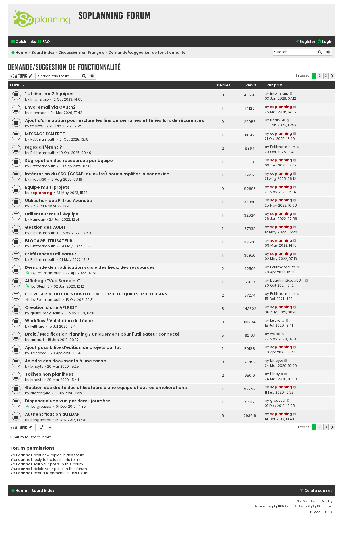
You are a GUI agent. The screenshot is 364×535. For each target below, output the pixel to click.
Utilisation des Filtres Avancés (58, 200)
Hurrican (37, 219)
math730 (38, 179)
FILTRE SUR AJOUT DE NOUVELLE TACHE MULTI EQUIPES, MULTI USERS (96, 294)
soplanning (281, 106)
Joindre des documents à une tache (65, 361)
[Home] (42, 20)
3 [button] (326, 75)
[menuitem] (43, 42)
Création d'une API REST (51, 307)
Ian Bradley (324, 501)
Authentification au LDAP (52, 414)
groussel (44, 406)
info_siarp (39, 99)
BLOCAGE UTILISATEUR (48, 240)
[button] (332, 76)
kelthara (37, 326)
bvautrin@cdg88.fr (287, 280)
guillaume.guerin (45, 313)
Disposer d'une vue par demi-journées (68, 401)
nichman (38, 112)
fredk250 (38, 126)
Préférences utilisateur (50, 254)
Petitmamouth (42, 139)
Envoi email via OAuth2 (50, 107)
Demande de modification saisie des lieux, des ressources (90, 267)
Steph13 (43, 286)
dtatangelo (40, 393)
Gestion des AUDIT (45, 227)
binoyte (36, 366)
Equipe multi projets (47, 187)
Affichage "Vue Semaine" (52, 281)
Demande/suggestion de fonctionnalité (64, 67)
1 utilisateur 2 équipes (49, 94)
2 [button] (320, 75)
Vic (33, 206)
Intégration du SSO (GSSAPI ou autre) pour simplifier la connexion (97, 174)
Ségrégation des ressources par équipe (69, 160)
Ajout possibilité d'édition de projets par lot (73, 347)
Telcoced (38, 353)
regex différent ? (43, 147)
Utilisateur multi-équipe (51, 214)
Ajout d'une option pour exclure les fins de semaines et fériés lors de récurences (114, 120)
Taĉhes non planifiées (49, 374)
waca (275, 333)
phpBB (277, 506)
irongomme (40, 419)
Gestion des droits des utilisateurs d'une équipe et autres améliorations (106, 387)
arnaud (37, 339)
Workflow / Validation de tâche (59, 321)
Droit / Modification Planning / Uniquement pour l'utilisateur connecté (102, 334)
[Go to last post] (291, 93)
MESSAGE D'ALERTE (45, 134)
